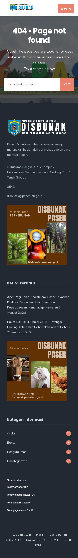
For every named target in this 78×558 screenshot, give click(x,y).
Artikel (11, 433)
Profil (40, 535)
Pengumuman (16, 452)
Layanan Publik (35, 540)
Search (67, 84)
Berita (11, 442)
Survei (54, 540)
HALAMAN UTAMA (21, 535)
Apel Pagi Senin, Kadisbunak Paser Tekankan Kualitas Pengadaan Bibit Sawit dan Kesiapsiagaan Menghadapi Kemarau (38, 302)
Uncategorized (17, 461)
